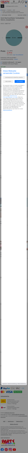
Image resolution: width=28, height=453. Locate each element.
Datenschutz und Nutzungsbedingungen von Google (10, 96)
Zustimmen (20, 81)
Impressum (4, 383)
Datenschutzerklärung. (7, 110)
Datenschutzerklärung (12, 383)
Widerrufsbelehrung (22, 383)
